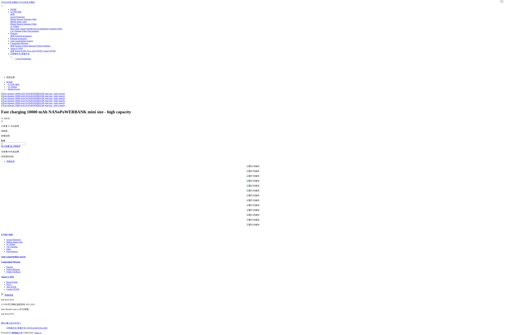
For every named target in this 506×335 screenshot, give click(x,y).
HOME (13, 9)
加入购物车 (15, 146)
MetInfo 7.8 (17, 333)
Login (18, 59)
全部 (12, 14)
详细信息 (10, 161)
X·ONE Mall (13, 84)
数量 (3, 141)
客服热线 (8, 295)
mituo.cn (38, 333)
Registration (26, 59)
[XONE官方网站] (253, 2)
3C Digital (12, 87)
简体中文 (21, 328)
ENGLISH (42, 328)
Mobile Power (14, 89)
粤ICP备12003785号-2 (11, 323)
